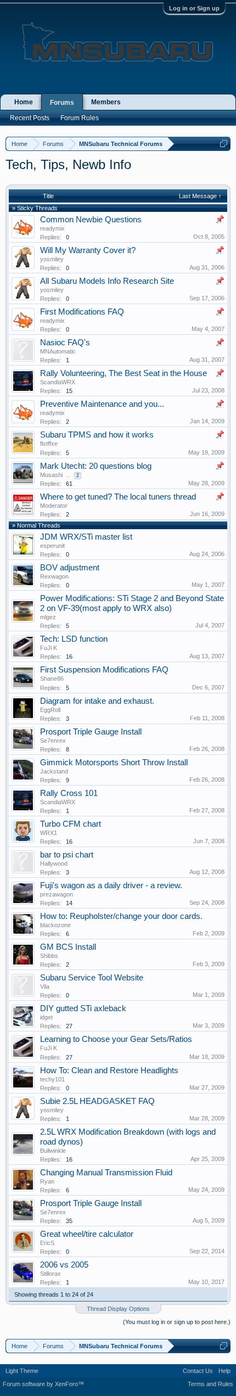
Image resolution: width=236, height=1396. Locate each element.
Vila (44, 986)
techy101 (52, 1079)
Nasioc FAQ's (65, 342)
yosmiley (52, 259)
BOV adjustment (69, 567)
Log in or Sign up (194, 8)
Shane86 (52, 678)
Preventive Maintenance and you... (102, 404)
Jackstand (54, 771)
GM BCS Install (68, 947)
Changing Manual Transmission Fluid (106, 1172)
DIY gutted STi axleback (83, 1008)
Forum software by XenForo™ (43, 1384)
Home (23, 102)
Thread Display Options (118, 1308)
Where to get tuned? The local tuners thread (118, 496)
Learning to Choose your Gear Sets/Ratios (116, 1039)
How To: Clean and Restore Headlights (109, 1070)
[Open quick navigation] (223, 143)
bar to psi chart (66, 854)
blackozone (55, 925)
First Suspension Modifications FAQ (104, 669)
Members (106, 102)
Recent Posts (29, 118)
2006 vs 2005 (64, 1264)
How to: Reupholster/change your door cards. (121, 916)
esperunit (52, 545)
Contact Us (198, 1370)
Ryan (47, 1181)
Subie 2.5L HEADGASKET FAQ (97, 1101)
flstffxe (49, 443)
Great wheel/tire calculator (86, 1234)
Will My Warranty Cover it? (88, 250)
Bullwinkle (53, 1150)
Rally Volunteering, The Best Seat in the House (123, 373)
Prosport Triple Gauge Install (91, 731)
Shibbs (49, 955)
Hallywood (54, 863)
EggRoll (50, 710)
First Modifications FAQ (82, 311)
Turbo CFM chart (70, 824)
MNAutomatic (58, 351)
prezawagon (56, 894)
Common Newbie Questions (91, 219)
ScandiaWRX (57, 382)
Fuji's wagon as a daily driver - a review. (111, 885)
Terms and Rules (210, 1384)
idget (46, 1017)
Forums (62, 102)
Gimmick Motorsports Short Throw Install (114, 762)
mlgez (48, 617)
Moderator (54, 505)
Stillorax (50, 1273)
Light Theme (21, 1370)
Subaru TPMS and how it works (97, 434)
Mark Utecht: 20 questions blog (95, 466)
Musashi (51, 475)
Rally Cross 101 (69, 793)
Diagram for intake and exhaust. (97, 701)
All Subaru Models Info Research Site (107, 281)
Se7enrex (53, 740)
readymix (52, 228)
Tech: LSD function (74, 639)
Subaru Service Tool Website (91, 977)
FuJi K (48, 647)
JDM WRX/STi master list (86, 536)
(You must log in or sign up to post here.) (177, 1322)
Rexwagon (54, 576)
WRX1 (48, 832)
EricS (47, 1243)
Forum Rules (79, 118)
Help (224, 1370)
